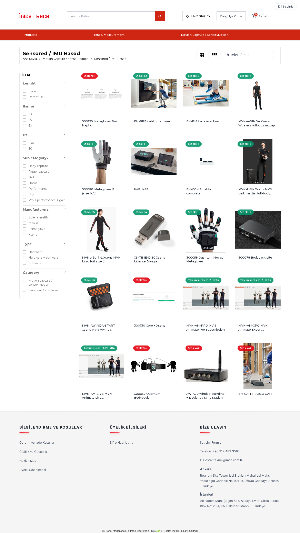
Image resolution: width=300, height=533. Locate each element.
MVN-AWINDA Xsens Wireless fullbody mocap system (256, 125)
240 (31, 143)
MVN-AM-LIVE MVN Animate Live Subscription (97, 398)
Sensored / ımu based (44, 290)
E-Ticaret (166, 531)
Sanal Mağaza (114, 531)
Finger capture (39, 171)
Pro (31, 194)
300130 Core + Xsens (149, 325)
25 (30, 120)
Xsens (33, 234)
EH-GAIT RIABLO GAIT (255, 394)
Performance (38, 189)
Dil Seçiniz (285, 6)
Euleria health (38, 217)
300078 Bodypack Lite (255, 257)
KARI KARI (142, 189)
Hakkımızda (27, 461)
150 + (32, 114)
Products (30, 35)
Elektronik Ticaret (134, 531)
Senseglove (37, 229)
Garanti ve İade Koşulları (37, 442)
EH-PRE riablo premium (152, 121)
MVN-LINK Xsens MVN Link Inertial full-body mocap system (255, 193)
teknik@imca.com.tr (227, 460)
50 (30, 125)
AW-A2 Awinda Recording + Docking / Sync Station (205, 396)
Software (35, 263)
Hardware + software (43, 257)
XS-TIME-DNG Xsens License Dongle (149, 259)
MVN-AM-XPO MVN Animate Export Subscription (253, 329)
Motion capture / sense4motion (40, 282)
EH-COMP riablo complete (198, 191)
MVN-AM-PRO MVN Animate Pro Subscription (205, 327)
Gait (31, 177)
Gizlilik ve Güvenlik (33, 452)
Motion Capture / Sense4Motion (205, 35)
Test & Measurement (108, 35)
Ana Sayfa (30, 59)
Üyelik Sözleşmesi (32, 470)
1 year (33, 91)
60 (30, 148)
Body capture (38, 166)
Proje (155, 531)
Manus (33, 223)
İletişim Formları (211, 442)
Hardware (35, 252)
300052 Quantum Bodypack (147, 396)
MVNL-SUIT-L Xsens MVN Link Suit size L (101, 259)
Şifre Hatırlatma (121, 442)
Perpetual (36, 97)
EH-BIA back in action (202, 121)
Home (33, 183)
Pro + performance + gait (47, 200)
